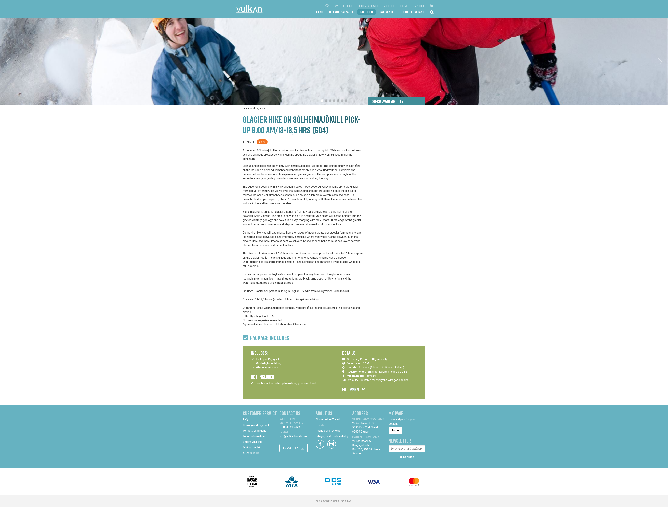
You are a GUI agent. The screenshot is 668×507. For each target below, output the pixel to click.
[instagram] (331, 444)
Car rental (387, 12)
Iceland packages (341, 12)
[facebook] (320, 444)
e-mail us (291, 448)
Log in (395, 430)
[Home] (249, 9)
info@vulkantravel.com (293, 436)
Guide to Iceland (412, 12)
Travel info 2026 (343, 6)
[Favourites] (327, 5)
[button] (432, 6)
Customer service (368, 6)
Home (319, 12)
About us (389, 6)
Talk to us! (419, 6)
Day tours (367, 12)
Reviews (403, 6)
